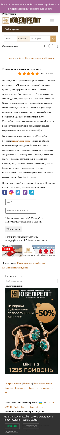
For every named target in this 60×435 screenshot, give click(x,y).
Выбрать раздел (12, 29)
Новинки (27, 383)
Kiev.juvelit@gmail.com (32, 407)
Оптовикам (45, 388)
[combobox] (31, 281)
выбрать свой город (21, 141)
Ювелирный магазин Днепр (15, 268)
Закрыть (48, 9)
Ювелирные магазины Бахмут (31, 263)
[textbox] (31, 281)
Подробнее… (11, 431)
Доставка (9, 388)
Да (53, 39)
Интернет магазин (13, 383)
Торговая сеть (21, 388)
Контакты (33, 388)
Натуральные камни (42, 383)
